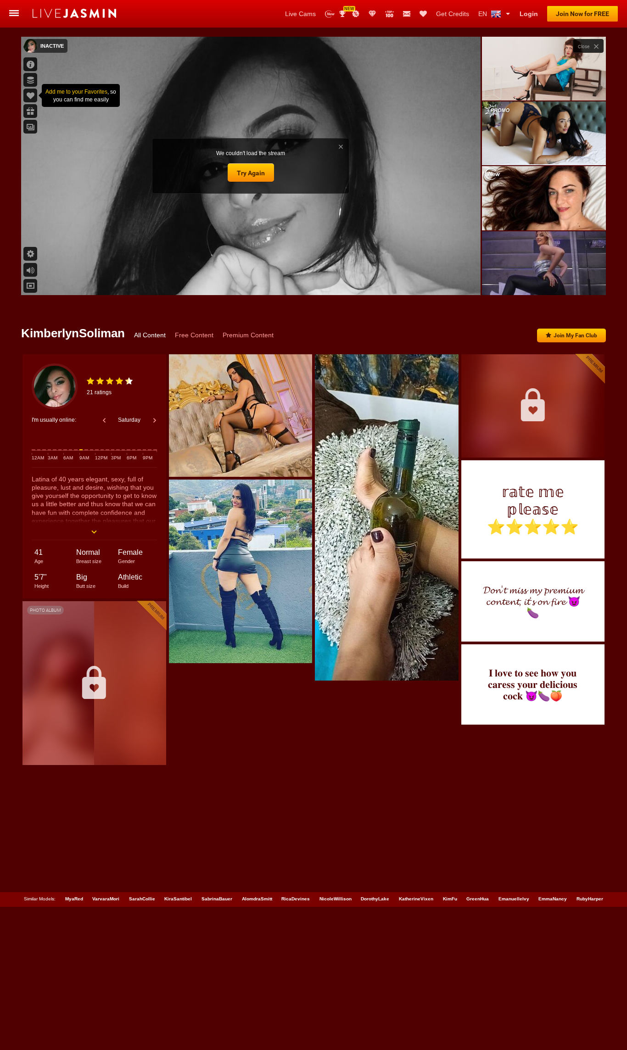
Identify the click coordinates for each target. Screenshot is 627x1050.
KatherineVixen (416, 898)
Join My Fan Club (575, 335)
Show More (543, 279)
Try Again (251, 173)
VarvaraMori (105, 898)
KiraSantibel (178, 898)
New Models (330, 14)
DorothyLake (375, 898)
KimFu (450, 898)
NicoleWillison (335, 898)
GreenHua (477, 898)
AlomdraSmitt (257, 898)
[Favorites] (423, 13)
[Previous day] (104, 420)
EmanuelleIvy (513, 898)
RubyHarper (590, 898)
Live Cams (300, 13)
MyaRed (74, 898)
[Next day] (154, 420)
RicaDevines (295, 898)
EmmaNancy (552, 898)
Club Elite (372, 13)
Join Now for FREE (582, 13)
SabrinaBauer (217, 898)
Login (529, 13)
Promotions (355, 13)
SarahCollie (142, 898)
